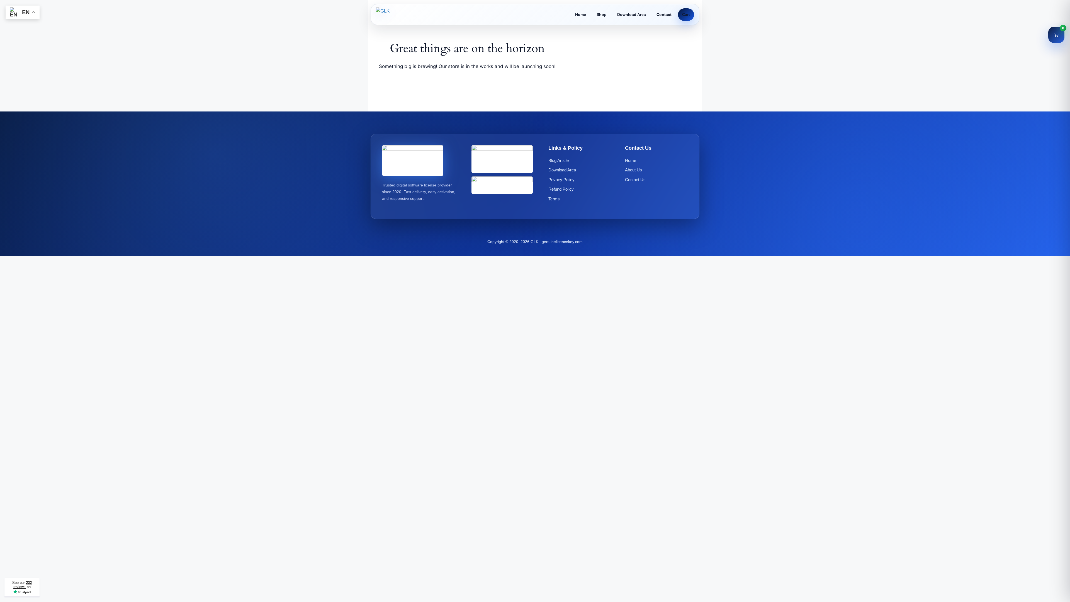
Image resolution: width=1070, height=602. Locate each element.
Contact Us (635, 179)
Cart (686, 14)
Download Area (631, 14)
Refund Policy (561, 189)
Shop (602, 14)
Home (580, 14)
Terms (554, 198)
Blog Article (558, 160)
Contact (664, 14)
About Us (633, 170)
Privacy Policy (561, 179)
